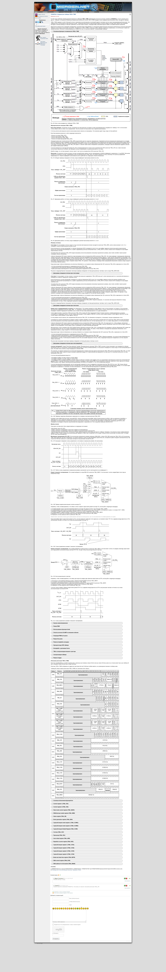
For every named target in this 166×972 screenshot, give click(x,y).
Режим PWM (56, 626)
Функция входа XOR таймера (61, 645)
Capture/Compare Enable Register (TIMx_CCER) (65, 829)
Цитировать (127, 880)
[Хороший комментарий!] (124, 878)
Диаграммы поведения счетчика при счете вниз (66, 305)
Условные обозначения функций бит (63, 800)
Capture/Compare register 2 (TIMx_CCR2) (63, 847)
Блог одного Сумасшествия (44, 38)
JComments (128, 941)
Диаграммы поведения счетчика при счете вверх (66, 273)
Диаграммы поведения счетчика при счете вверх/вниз (67, 343)
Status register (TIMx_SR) (59, 816)
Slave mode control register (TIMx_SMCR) (63, 810)
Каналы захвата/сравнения (60, 623)
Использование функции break (61, 629)
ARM (49, 2)
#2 (53, 878)
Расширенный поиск (40, 26)
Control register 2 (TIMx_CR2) (60, 806)
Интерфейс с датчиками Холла (61, 648)
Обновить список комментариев (62, 891)
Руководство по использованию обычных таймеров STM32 (66, 870)
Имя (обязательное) (74, 898)
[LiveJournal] (42, 22)
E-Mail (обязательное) (74, 901)
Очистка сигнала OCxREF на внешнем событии (65, 632)
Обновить (56, 933)
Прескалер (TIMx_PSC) (59, 835)
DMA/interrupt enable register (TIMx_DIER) (64, 813)
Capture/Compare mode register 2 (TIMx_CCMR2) (65, 825)
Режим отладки (57, 657)
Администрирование (65, 12)
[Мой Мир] (40, 22)
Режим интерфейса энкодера (61, 642)
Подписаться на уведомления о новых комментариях (67, 924)
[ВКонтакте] (36, 22)
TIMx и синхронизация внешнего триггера (64, 651)
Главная (40, 12)
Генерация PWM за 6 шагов (60, 635)
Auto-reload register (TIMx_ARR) (61, 838)
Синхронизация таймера (59, 654)
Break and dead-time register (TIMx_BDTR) (64, 857)
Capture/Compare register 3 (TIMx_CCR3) (63, 851)
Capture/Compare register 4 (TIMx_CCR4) (63, 854)
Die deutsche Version (43, 16)
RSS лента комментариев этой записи (63, 892)
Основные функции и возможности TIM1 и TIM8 (66, 31)
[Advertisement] (57, 958)
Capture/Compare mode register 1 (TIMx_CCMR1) (65, 822)
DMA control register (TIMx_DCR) (61, 860)
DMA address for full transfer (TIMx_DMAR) (64, 863)
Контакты (51, 12)
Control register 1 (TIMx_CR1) (60, 803)
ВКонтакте (42, 43)
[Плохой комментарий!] (126, 878)
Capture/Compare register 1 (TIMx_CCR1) (63, 844)
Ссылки (96, 12)
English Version (41, 14)
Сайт (70, 905)
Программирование (41, 2)
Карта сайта (38, 17)
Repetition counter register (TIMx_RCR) (63, 841)
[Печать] (130, 14)
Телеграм (42, 45)
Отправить (56, 938)
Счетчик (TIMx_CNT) (58, 832)
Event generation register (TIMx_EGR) (63, 819)
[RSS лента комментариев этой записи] (58, 875)
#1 (53, 885)
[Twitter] (38, 22)
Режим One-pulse (57, 638)
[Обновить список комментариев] (60, 875)
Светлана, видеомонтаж (43, 42)
